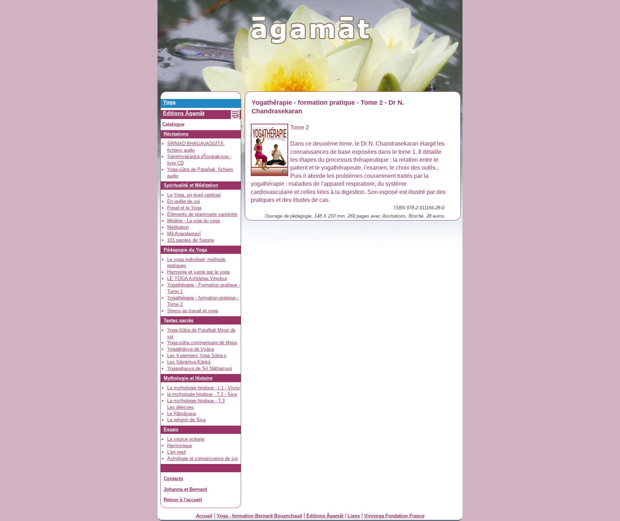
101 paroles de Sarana (190, 240)
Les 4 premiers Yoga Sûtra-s (196, 355)
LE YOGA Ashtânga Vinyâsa (197, 278)
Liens (354, 515)
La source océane (185, 439)
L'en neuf (176, 452)
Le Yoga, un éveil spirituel (194, 195)
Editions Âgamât (324, 515)
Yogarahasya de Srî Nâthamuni (199, 368)
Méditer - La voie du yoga (193, 220)
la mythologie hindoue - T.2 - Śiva (202, 394)
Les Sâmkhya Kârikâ (189, 362)
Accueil (204, 515)
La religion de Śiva (186, 419)
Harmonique (179, 445)
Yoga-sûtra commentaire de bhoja (202, 342)
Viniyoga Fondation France (394, 515)
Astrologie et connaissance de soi (202, 458)
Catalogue (173, 124)
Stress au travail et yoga (192, 310)
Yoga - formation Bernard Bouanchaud (259, 515)
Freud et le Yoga (184, 207)
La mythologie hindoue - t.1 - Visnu (203, 387)
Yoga (169, 102)
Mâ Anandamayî (184, 233)
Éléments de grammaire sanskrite (202, 214)
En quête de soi (183, 201)
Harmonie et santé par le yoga (198, 272)
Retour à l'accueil (183, 499)
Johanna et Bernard (185, 489)
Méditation (178, 227)
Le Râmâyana (181, 413)
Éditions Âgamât (184, 113)
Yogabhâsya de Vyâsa (190, 349)
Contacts (173, 478)
